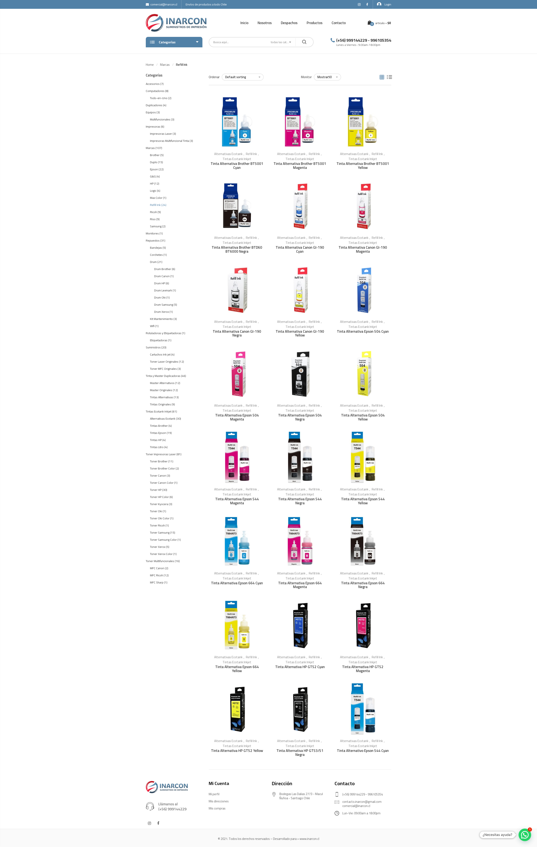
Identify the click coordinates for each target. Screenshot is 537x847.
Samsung (156, 226)
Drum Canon (162, 276)
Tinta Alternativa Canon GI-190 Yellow (300, 333)
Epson (154, 169)
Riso (153, 219)
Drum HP (159, 283)
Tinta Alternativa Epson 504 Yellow (363, 417)
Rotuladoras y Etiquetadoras (163, 333)
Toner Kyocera (159, 504)
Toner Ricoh (157, 525)
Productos (314, 22)
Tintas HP (156, 440)
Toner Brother (159, 461)
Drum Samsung (163, 304)
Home (150, 65)
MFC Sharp (156, 582)
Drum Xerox (161, 311)
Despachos (289, 22)
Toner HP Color (159, 497)
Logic (153, 190)
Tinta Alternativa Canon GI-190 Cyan (300, 249)
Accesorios (153, 84)
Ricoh (153, 212)
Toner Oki (156, 511)
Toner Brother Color (162, 468)
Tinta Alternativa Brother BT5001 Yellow (362, 165)
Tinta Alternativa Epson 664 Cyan (237, 583)
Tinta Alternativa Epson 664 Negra (363, 585)
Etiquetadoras (158, 340)
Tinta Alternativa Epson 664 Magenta (300, 585)
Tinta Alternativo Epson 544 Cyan (363, 750)
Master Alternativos (162, 383)
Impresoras (153, 126)
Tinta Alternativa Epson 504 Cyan (363, 331)
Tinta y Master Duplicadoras (163, 376)
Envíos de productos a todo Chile (206, 4)
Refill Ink (251, 154)
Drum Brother (162, 269)
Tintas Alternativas (161, 397)
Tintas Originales (160, 404)
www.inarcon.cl (309, 839)
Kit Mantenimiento (161, 319)
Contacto (339, 22)
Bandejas (156, 247)
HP (152, 183)
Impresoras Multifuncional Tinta (169, 141)
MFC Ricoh (156, 575)
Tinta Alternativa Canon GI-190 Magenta (363, 249)
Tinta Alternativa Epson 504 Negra (300, 417)
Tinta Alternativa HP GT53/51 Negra (299, 752)
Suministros (153, 347)
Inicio (244, 22)
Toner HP (156, 490)
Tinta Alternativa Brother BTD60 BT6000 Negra (237, 249)
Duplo (153, 162)
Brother (155, 155)
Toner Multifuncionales (160, 561)
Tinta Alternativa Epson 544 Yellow (363, 501)
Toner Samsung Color (163, 539)
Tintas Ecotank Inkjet (237, 159)
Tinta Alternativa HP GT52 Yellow (237, 750)
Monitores (152, 233)
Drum (153, 262)
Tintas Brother (159, 425)
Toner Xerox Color (161, 554)
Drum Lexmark (163, 290)
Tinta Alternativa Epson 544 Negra (300, 501)
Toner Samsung (159, 532)
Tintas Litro (157, 447)
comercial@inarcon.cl (163, 4)
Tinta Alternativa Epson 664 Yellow (237, 668)
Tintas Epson (158, 433)
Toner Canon (158, 475)
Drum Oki (160, 297)
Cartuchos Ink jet (160, 354)
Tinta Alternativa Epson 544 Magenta (237, 501)
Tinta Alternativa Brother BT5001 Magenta (300, 165)
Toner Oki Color (159, 518)
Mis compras (217, 808)
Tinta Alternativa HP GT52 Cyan (300, 666)
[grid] (381, 77)
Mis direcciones (219, 801)
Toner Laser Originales (164, 361)
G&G (153, 176)
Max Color (156, 197)
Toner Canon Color (161, 482)
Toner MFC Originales (163, 368)
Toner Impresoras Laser (161, 454)
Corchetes (156, 254)
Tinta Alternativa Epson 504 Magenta (237, 417)
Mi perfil (214, 794)
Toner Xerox (157, 547)
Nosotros (265, 22)
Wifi (152, 326)
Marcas (165, 65)
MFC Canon (157, 568)
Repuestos (153, 240)
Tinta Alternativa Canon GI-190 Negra (237, 333)
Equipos (151, 112)
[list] (389, 77)
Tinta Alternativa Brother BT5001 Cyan (237, 165)
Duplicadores (154, 105)
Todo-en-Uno (158, 98)
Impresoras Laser (161, 133)
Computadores (155, 91)
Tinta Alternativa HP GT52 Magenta (362, 668)
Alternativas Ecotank (228, 154)
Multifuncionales (160, 119)
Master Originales (161, 390)
